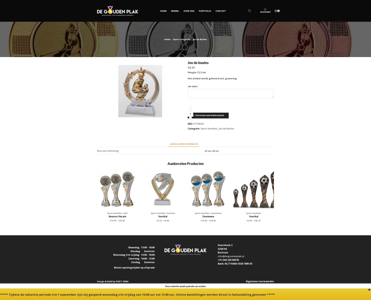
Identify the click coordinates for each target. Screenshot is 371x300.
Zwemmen (216, 213)
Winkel (175, 10)
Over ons (188, 10)
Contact (220, 10)
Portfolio (205, 10)
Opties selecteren (132, 203)
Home (163, 10)
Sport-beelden (209, 128)
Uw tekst (193, 86)
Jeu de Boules (200, 39)
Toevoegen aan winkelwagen (209, 115)
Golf (125, 213)
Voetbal (171, 213)
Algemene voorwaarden (260, 281)
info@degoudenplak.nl (231, 256)
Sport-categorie (181, 39)
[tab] (184, 144)
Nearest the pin (117, 216)
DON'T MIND (122, 281)
